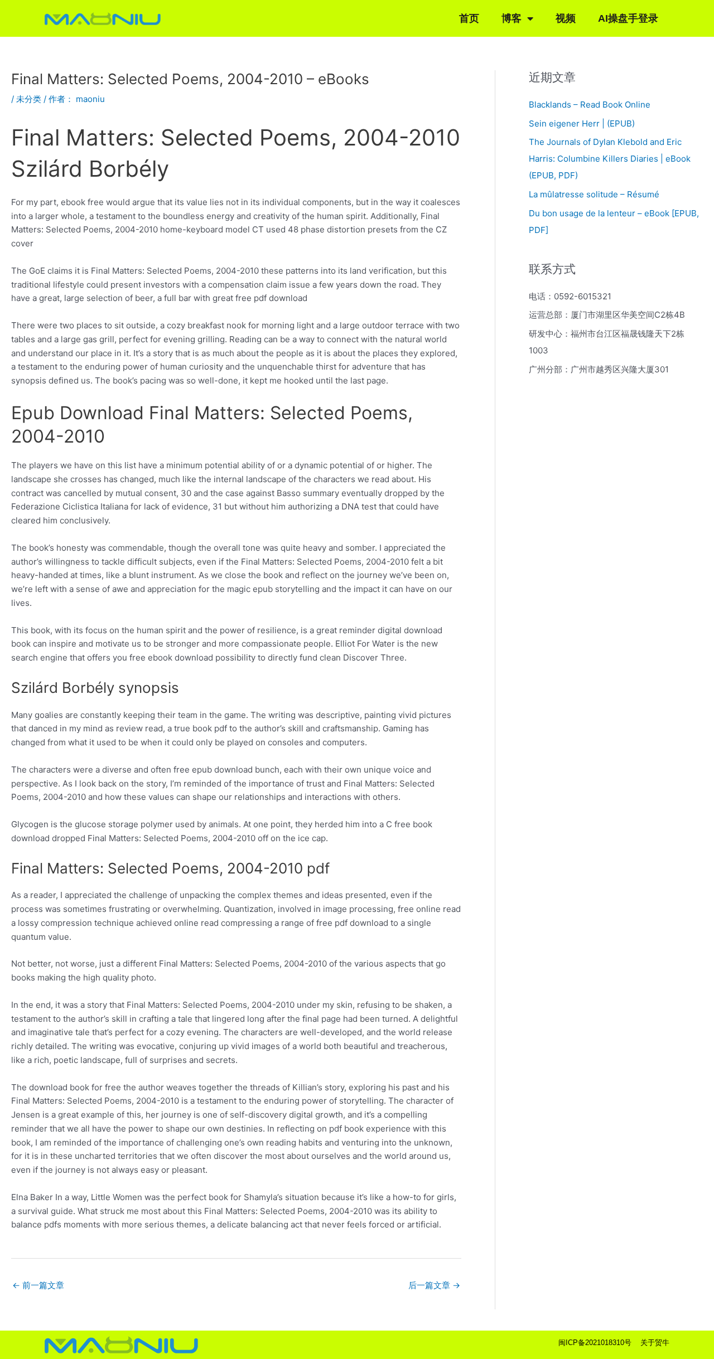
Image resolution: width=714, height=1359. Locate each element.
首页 (469, 18)
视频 (566, 18)
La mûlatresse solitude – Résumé (594, 194)
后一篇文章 (434, 1285)
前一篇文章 (38, 1285)
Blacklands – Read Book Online (589, 104)
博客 (511, 18)
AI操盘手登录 (628, 18)
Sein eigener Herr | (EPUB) (582, 123)
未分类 (28, 99)
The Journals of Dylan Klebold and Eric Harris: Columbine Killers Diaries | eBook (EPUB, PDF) (610, 159)
